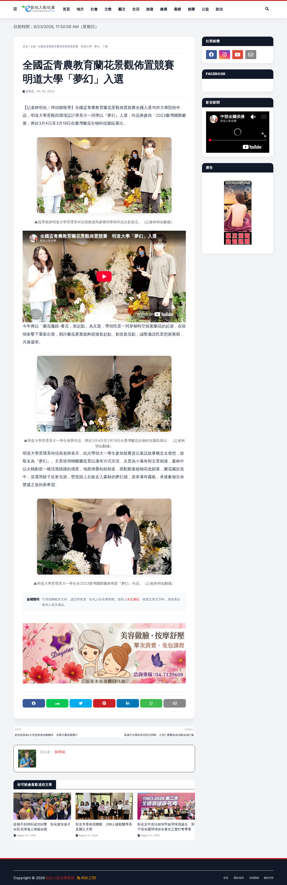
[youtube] (237, 54)
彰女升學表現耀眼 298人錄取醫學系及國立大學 (104, 827)
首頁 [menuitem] (66, 9)
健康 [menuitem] (163, 9)
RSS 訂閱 (88, 878)
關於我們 (239, 877)
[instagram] (224, 54)
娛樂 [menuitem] (191, 9)
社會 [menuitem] (94, 9)
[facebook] (211, 54)
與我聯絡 (254, 877)
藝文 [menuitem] (122, 9)
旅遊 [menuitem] (149, 9)
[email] (250, 54)
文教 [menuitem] (108, 9)
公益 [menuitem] (205, 9)
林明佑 (59, 752)
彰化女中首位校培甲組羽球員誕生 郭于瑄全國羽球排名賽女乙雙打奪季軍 (166, 827)
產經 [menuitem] (177, 9)
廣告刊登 (269, 877)
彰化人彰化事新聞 (60, 878)
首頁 (25, 46)
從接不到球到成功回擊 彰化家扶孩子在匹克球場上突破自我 (42, 827)
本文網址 (133, 599)
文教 (33, 46)
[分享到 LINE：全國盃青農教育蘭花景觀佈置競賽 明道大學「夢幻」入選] (57, 703)
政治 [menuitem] (219, 9)
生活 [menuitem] (135, 9)
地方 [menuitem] (80, 9)
